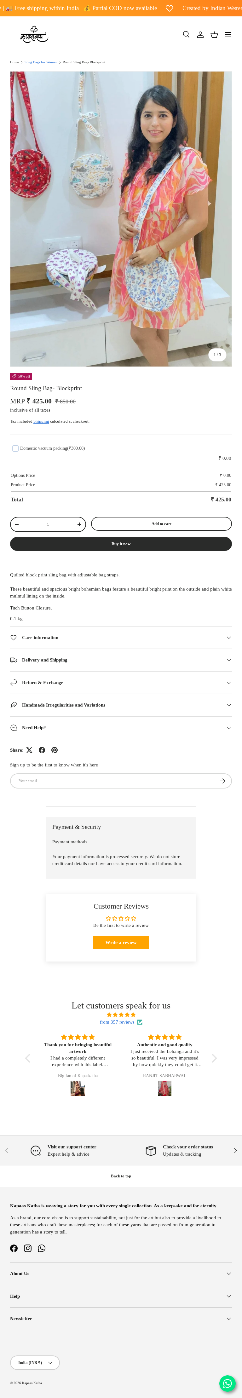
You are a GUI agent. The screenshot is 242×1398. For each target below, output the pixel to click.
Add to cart (161, 523)
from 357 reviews (117, 1022)
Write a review (121, 942)
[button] (214, 35)
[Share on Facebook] (42, 750)
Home (14, 62)
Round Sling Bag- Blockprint (84, 62)
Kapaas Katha (32, 1383)
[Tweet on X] (29, 750)
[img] (121, 1015)
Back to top (121, 1176)
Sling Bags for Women (41, 62)
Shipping (41, 421)
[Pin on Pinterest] (54, 750)
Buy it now (121, 543)
